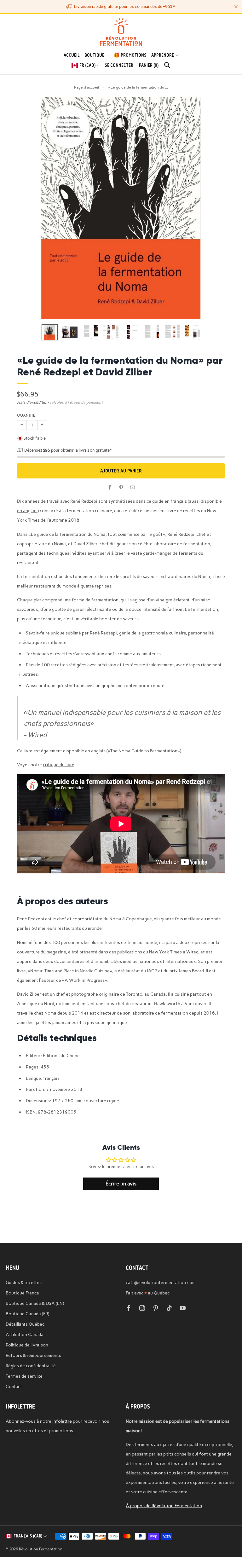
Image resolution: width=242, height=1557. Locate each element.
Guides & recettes (24, 1282)
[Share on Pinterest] (121, 487)
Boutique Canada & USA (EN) (35, 1303)
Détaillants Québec (25, 1324)
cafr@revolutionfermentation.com (161, 1282)
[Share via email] (132, 487)
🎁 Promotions (130, 55)
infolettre (62, 1421)
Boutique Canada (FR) (27, 1314)
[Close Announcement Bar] (236, 7)
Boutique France (22, 1293)
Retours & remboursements (33, 1355)
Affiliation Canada (24, 1334)
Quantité (26, 415)
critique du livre (58, 764)
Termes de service (24, 1376)
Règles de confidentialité (31, 1366)
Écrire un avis (121, 1184)
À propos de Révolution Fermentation (164, 1505)
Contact (14, 1386)
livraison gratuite (94, 450)
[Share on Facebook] (109, 487)
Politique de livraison (27, 1345)
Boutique (94, 55)
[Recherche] (167, 65)
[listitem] (121, 6)
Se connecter (119, 65)
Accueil (72, 55)
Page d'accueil (86, 87)
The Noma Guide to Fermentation (143, 751)
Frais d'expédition (33, 402)
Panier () (148, 65)
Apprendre (162, 55)
